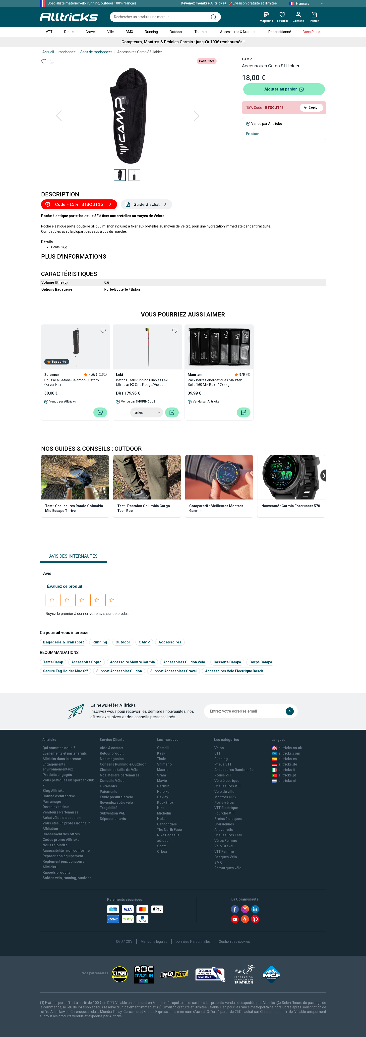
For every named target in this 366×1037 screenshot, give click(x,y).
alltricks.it (287, 770)
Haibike (163, 792)
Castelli (163, 748)
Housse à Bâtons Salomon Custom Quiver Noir (71, 382)
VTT (49, 32)
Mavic (162, 781)
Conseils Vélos (112, 781)
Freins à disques (228, 819)
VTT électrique (226, 808)
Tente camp (53, 662)
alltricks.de (288, 764)
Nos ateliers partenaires (119, 775)
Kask (161, 753)
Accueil (48, 52)
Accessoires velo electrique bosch (234, 671)
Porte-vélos (224, 803)
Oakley (162, 797)
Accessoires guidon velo (184, 662)
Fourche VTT (224, 813)
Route (69, 32)
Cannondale (167, 824)
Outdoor (176, 32)
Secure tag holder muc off (65, 671)
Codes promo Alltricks (61, 840)
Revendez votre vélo (116, 803)
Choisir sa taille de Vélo (119, 770)
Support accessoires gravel (173, 671)
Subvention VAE (112, 813)
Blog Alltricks (53, 791)
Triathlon (201, 32)
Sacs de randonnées (96, 52)
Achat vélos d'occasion (62, 818)
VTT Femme (224, 852)
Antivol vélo (223, 830)
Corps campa (260, 662)
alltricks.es (288, 759)
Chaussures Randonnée (233, 770)
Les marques (168, 740)
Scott (161, 846)
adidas (163, 841)
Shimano (164, 764)
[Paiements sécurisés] (135, 914)
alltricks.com (289, 753)
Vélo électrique (226, 781)
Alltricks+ (50, 867)
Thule (161, 759)
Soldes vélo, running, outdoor (67, 878)
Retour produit (111, 753)
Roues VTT (223, 775)
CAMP (247, 59)
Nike (160, 808)
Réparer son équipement (63, 856)
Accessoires (170, 642)
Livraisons (108, 786)
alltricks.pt (287, 775)
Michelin (164, 813)
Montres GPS (225, 797)
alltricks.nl (287, 781)
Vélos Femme (225, 841)
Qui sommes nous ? (59, 748)
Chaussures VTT (227, 786)
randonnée (67, 52)
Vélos (219, 748)
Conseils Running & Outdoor (123, 764)
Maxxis (163, 770)
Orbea (162, 852)
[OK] (290, 711)
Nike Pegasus (168, 835)
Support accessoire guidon (119, 671)
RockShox (165, 803)
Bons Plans (311, 32)
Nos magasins (112, 759)
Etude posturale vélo (116, 797)
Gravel (91, 32)
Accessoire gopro (86, 662)
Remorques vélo (228, 868)
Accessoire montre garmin (132, 662)
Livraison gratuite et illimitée (229, 3)
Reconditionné (279, 32)
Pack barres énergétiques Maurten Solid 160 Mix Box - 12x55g (215, 382)
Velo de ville (224, 792)
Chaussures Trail (228, 835)
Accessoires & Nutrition (238, 32)
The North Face (169, 830)
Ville (110, 32)
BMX (129, 32)
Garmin (163, 786)
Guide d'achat (146, 204)
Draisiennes (224, 824)
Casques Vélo (225, 857)
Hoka (161, 819)
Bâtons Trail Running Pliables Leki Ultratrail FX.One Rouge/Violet (142, 382)
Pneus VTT (223, 764)
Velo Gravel (223, 846)
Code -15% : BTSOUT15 (79, 204)
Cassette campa (227, 662)
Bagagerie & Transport (63, 642)
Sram (161, 775)
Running (151, 32)
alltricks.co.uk (290, 748)
